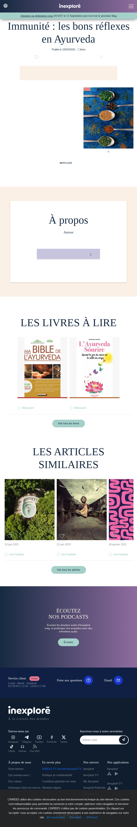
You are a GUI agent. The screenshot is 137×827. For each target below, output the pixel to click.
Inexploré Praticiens (94, 787)
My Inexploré (91, 781)
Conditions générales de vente (59, 781)
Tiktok (11, 751)
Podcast (22, 751)
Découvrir (28, 407)
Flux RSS (35, 751)
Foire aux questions (69, 680)
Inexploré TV (91, 775)
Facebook (52, 741)
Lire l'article (16, 554)
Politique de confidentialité (57, 775)
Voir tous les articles (68, 569)
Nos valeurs (15, 781)
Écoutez (68, 642)
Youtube (39, 741)
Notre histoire (16, 768)
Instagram (13, 741)
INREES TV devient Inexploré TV (62, 768)
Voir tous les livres (68, 423)
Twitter (63, 741)
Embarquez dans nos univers (24, 787)
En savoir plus (68, 271)
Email (108, 680)
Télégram (26, 741)
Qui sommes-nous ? (19, 775)
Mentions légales (51, 787)
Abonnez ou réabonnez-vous (36, 15)
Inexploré (88, 768)
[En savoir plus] (56, 817)
